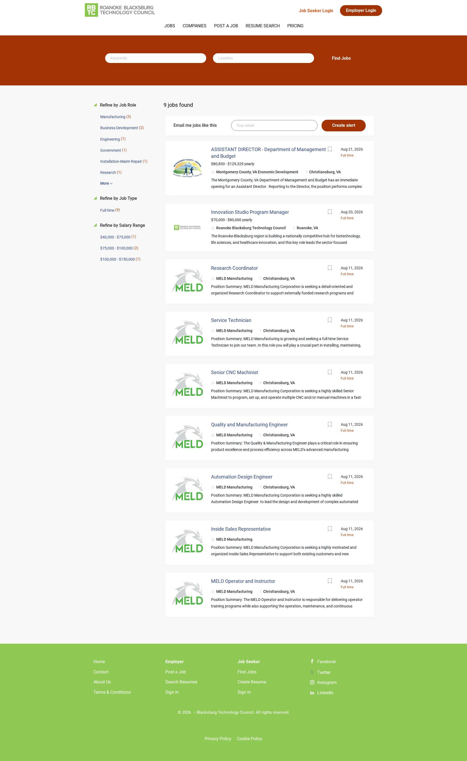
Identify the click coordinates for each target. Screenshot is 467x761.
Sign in (172, 692)
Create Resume (252, 681)
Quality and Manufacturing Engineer (249, 424)
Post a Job (175, 671)
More (104, 183)
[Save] (330, 150)
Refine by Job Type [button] (118, 198)
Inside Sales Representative (241, 529)
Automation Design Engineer (241, 477)
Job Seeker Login (316, 10)
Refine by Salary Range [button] (122, 225)
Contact (101, 671)
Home (99, 661)
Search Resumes (181, 681)
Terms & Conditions (112, 692)
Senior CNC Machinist (234, 372)
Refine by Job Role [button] (117, 105)
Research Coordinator (234, 268)
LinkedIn (325, 692)
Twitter (324, 672)
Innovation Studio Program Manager (250, 212)
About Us (102, 681)
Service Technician (231, 320)
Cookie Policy (249, 738)
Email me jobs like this (195, 125)
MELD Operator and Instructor (243, 581)
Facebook (326, 661)
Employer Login (361, 10)
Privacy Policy (218, 738)
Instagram (327, 682)
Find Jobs (341, 58)
